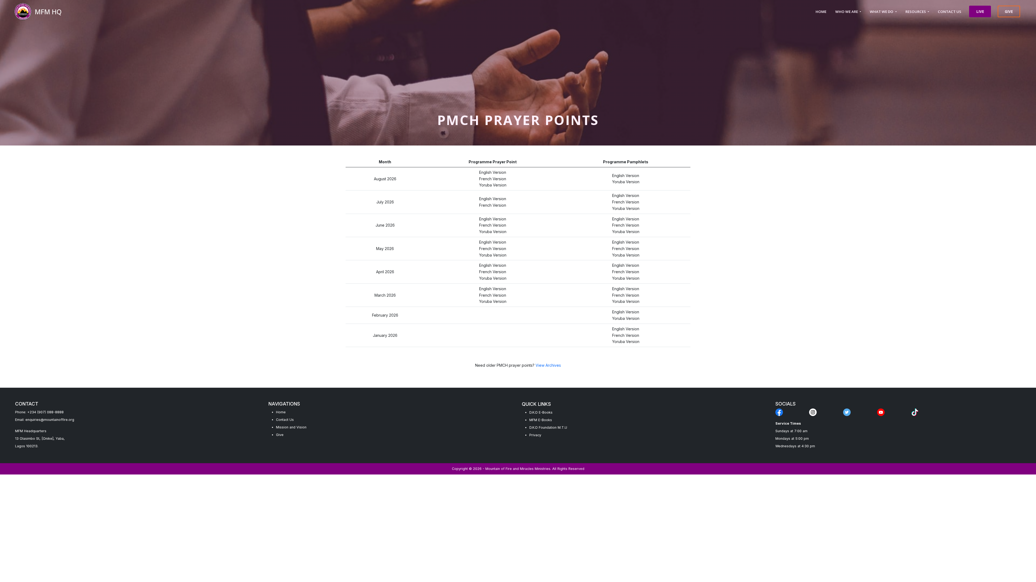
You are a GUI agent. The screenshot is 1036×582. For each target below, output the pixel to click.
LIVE (980, 11)
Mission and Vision (291, 427)
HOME (821, 11)
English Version (492, 172)
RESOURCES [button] (916, 11)
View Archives (548, 365)
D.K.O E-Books (541, 412)
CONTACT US (949, 11)
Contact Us (285, 420)
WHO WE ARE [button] (847, 11)
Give (280, 435)
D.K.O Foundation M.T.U (548, 427)
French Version (492, 178)
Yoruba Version (492, 185)
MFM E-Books (540, 420)
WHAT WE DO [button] (882, 11)
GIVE (1009, 11)
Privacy (535, 435)
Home (281, 412)
